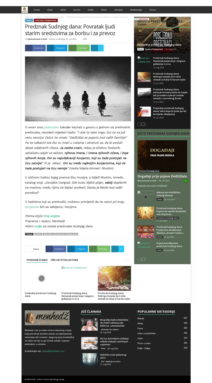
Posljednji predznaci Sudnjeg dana (40, 294)
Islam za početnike (146, 333)
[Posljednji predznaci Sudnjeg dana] (41, 278)
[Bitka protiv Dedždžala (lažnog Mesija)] (145, 197)
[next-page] (129, 260)
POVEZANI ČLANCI (37, 260)
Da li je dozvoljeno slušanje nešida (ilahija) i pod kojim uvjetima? (114, 341)
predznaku (51, 127)
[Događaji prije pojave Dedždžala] (162, 156)
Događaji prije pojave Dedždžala (162, 176)
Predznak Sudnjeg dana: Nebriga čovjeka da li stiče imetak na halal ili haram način (114, 296)
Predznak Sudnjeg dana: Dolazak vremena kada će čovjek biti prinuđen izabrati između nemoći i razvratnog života (170, 94)
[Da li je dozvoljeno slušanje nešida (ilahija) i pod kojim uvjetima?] (89, 343)
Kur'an (77, 9)
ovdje (38, 226)
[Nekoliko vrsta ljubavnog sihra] (89, 359)
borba (38, 234)
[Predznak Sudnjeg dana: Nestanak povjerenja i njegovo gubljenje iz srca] (78, 278)
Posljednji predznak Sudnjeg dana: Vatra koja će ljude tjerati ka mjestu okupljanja (169, 111)
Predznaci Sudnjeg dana (54, 17)
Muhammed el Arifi (37, 39)
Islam (50, 9)
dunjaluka (32, 207)
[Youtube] (188, 2)
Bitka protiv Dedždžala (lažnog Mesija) (168, 194)
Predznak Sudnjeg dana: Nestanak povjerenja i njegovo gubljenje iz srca (77, 296)
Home (37, 9)
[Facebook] (178, 2)
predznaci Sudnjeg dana (66, 234)
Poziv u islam (144, 343)
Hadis (91, 9)
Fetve (104, 9)
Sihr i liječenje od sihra (110, 361)
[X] (183, 2)
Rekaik (140, 318)
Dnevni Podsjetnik (154, 49)
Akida (63, 9)
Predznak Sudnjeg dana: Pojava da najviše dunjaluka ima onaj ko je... (171, 211)
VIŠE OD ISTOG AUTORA (64, 260)
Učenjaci (118, 9)
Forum (153, 9)
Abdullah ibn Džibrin (110, 329)
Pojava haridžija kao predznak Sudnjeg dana (169, 245)
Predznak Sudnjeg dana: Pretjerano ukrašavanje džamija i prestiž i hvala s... (170, 229)
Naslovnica (29, 17)
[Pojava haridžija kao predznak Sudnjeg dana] (145, 248)
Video (159, 199)
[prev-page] (125, 260)
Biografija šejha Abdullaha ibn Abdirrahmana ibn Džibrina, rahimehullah (114, 322)
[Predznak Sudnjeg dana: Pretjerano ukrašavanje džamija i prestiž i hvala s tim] (145, 231)
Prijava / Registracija (33, 2)
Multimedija (136, 9)
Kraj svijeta (48, 234)
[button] (185, 9)
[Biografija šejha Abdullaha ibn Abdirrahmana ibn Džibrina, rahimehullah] (89, 324)
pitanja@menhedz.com (53, 351)
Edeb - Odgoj (143, 348)
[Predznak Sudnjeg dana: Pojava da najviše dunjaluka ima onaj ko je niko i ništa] (145, 213)
